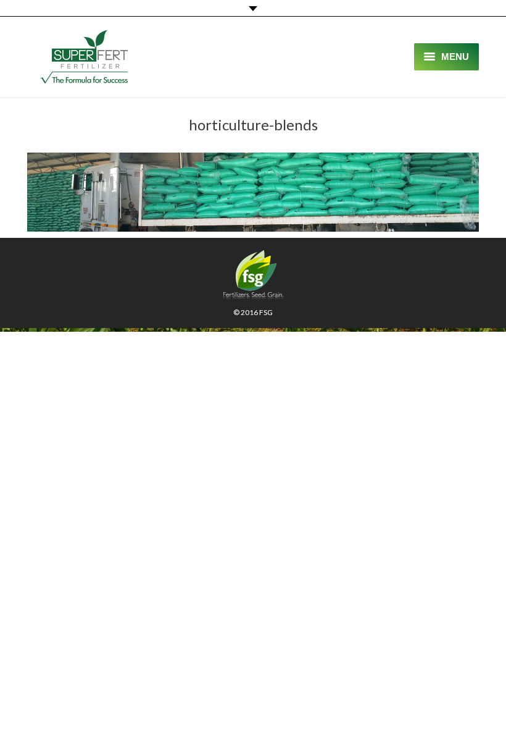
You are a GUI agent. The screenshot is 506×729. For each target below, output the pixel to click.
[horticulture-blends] (253, 192)
